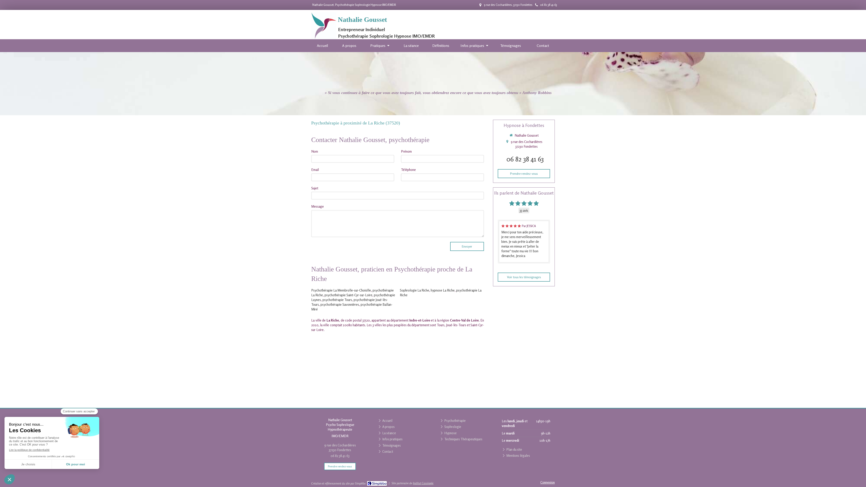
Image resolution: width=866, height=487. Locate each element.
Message (317, 206)
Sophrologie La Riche (414, 290)
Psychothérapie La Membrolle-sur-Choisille (341, 290)
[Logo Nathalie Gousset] (323, 38)
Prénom (406, 151)
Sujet (314, 188)
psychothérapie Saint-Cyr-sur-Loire (348, 295)
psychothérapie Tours (337, 300)
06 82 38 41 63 (525, 159)
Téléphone (408, 170)
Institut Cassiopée (423, 483)
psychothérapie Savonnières (339, 304)
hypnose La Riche (443, 290)
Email (315, 170)
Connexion (547, 482)
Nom (314, 151)
